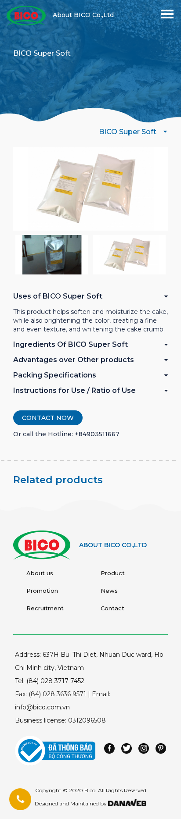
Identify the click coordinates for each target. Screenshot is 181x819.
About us (39, 573)
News (109, 590)
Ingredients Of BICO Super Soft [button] (70, 344)
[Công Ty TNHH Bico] (26, 14)
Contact (112, 608)
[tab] (90, 299)
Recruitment (45, 608)
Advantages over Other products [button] (73, 360)
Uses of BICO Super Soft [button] (57, 296)
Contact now (48, 418)
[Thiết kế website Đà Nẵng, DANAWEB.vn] (127, 803)
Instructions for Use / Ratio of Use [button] (74, 390)
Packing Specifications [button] (54, 375)
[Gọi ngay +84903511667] (20, 799)
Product (113, 573)
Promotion (42, 590)
